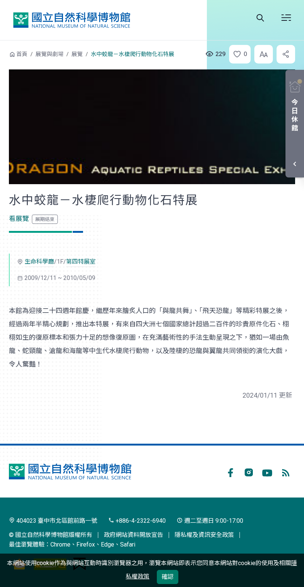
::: (3, 53)
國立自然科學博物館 (71, 19)
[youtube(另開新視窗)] (267, 471)
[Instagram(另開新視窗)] (248, 471)
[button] (237, 54)
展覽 (77, 54)
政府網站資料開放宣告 (133, 534)
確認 (168, 576)
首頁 (21, 54)
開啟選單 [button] (286, 17)
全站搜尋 (260, 17)
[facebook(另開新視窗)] (230, 471)
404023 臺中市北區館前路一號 (56, 520)
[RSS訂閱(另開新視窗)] (285, 471)
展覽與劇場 (49, 54)
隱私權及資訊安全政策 (204, 534)
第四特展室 (81, 261)
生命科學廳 (39, 261)
